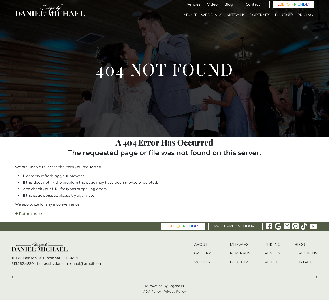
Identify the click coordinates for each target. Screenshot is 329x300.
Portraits (260, 15)
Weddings (211, 15)
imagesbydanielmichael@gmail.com (70, 263)
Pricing (305, 15)
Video (212, 4)
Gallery (202, 253)
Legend (175, 286)
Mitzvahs (236, 15)
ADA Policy (152, 291)
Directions (306, 253)
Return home (30, 213)
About (190, 15)
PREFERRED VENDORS (235, 226)
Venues (193, 4)
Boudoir (284, 15)
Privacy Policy (175, 291)
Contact (253, 4)
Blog (228, 4)
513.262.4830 (23, 263)
